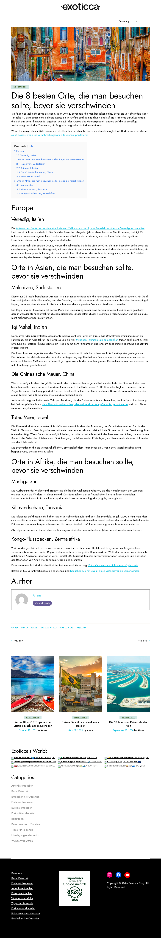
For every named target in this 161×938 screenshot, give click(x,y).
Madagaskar (49, 627)
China (14, 627)
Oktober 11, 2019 (28, 730)
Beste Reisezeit (19, 791)
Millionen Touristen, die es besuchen (97, 340)
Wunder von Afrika (22, 841)
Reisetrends (20, 87)
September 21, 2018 (123, 730)
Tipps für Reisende (22, 830)
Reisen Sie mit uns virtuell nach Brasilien (80, 723)
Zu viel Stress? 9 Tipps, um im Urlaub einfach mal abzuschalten (33, 723)
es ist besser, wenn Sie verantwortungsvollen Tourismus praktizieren (49, 135)
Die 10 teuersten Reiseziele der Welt (128, 723)
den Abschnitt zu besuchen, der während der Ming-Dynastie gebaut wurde (85, 404)
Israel (35, 627)
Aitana (37, 595)
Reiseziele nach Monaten (25, 824)
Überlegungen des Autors (26, 835)
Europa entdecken (21, 808)
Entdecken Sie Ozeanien (25, 797)
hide (31, 146)
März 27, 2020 (75, 730)
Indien (24, 627)
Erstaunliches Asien (22, 802)
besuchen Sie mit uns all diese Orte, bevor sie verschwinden (104, 571)
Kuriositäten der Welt (23, 813)
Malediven (66, 627)
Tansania (81, 627)
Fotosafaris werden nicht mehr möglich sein (113, 565)
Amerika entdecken (22, 786)
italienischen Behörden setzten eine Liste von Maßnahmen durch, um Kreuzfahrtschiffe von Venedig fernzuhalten (80, 228)
